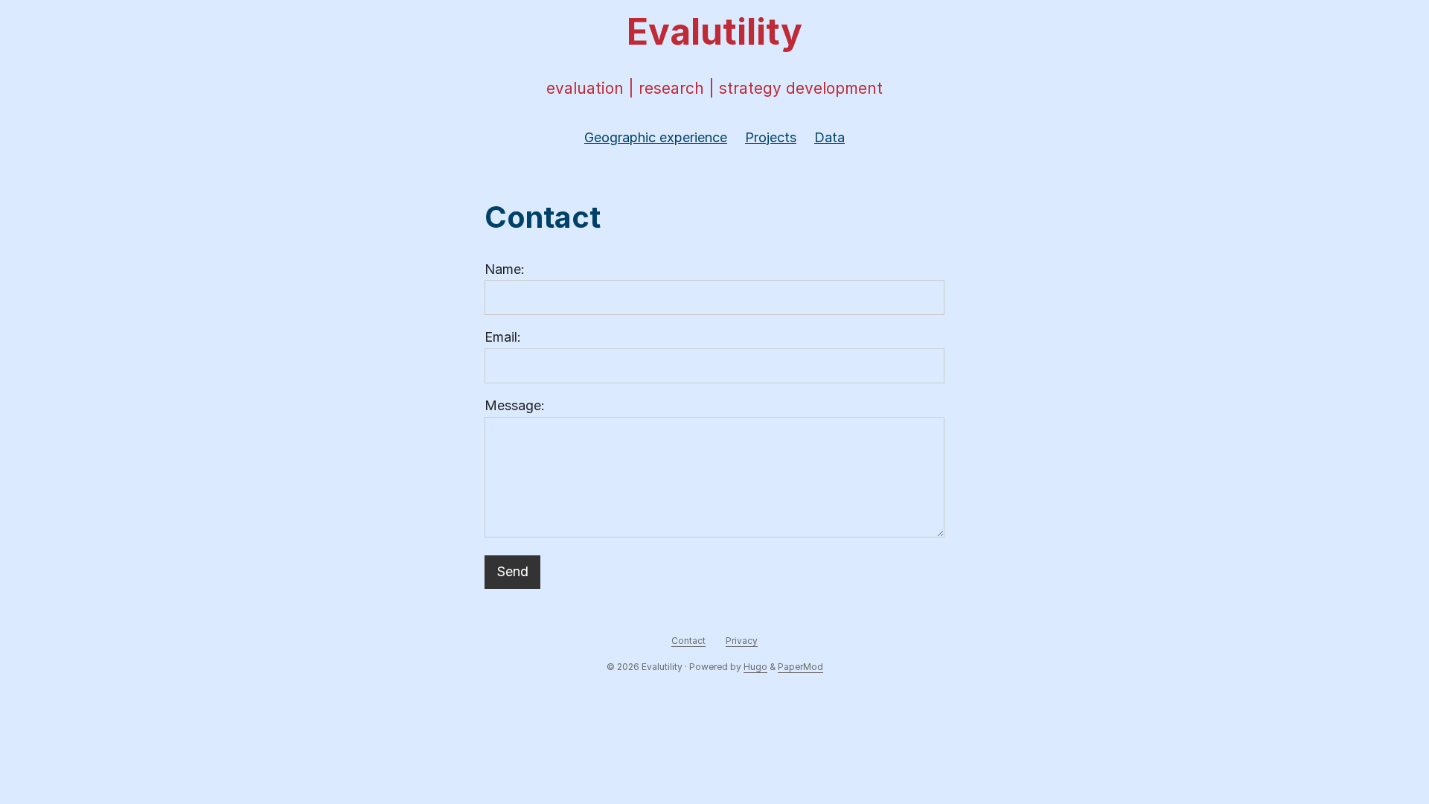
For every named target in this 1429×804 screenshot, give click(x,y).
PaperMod (800, 666)
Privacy (742, 640)
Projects (770, 137)
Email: (503, 337)
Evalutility (714, 32)
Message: (515, 405)
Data (829, 137)
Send (512, 571)
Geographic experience (655, 137)
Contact (688, 640)
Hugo (755, 666)
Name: (505, 269)
